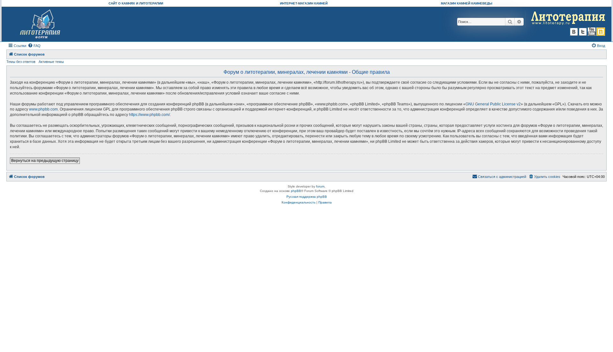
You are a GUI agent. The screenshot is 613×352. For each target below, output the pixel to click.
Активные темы (51, 62)
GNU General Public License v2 (493, 104)
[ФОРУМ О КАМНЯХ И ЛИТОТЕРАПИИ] (40, 24)
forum (320, 186)
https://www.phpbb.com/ (149, 114)
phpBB (296, 191)
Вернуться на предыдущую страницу (45, 160)
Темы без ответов (20, 62)
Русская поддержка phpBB (306, 196)
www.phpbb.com (43, 109)
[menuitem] (34, 46)
